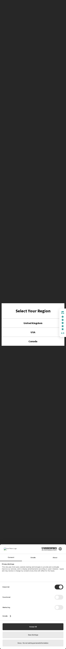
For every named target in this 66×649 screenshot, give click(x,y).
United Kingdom (33, 323)
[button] (62, 323)
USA (33, 332)
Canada (33, 341)
